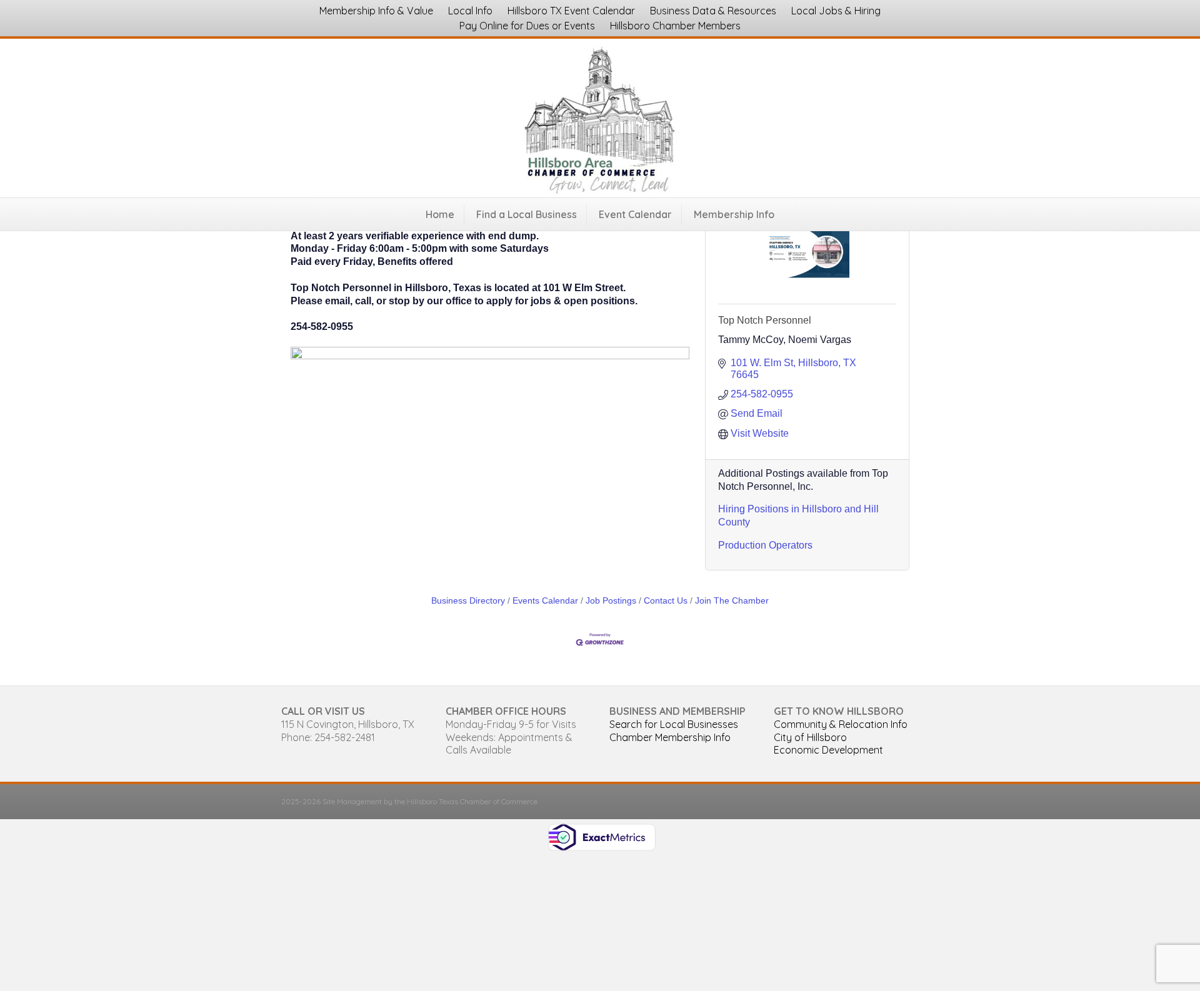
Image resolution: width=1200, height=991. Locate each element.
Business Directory (468, 600)
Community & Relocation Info (841, 724)
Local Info (470, 10)
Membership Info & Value (376, 10)
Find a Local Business (526, 214)
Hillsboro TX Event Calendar (571, 10)
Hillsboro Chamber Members (675, 25)
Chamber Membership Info (670, 737)
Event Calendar (635, 214)
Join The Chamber (732, 600)
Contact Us (666, 600)
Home (440, 214)
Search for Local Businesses (673, 724)
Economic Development (828, 750)
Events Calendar (545, 600)
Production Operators (765, 545)
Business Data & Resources (713, 10)
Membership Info (734, 214)
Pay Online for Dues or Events (527, 25)
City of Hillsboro (810, 737)
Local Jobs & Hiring (836, 10)
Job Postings (611, 600)
